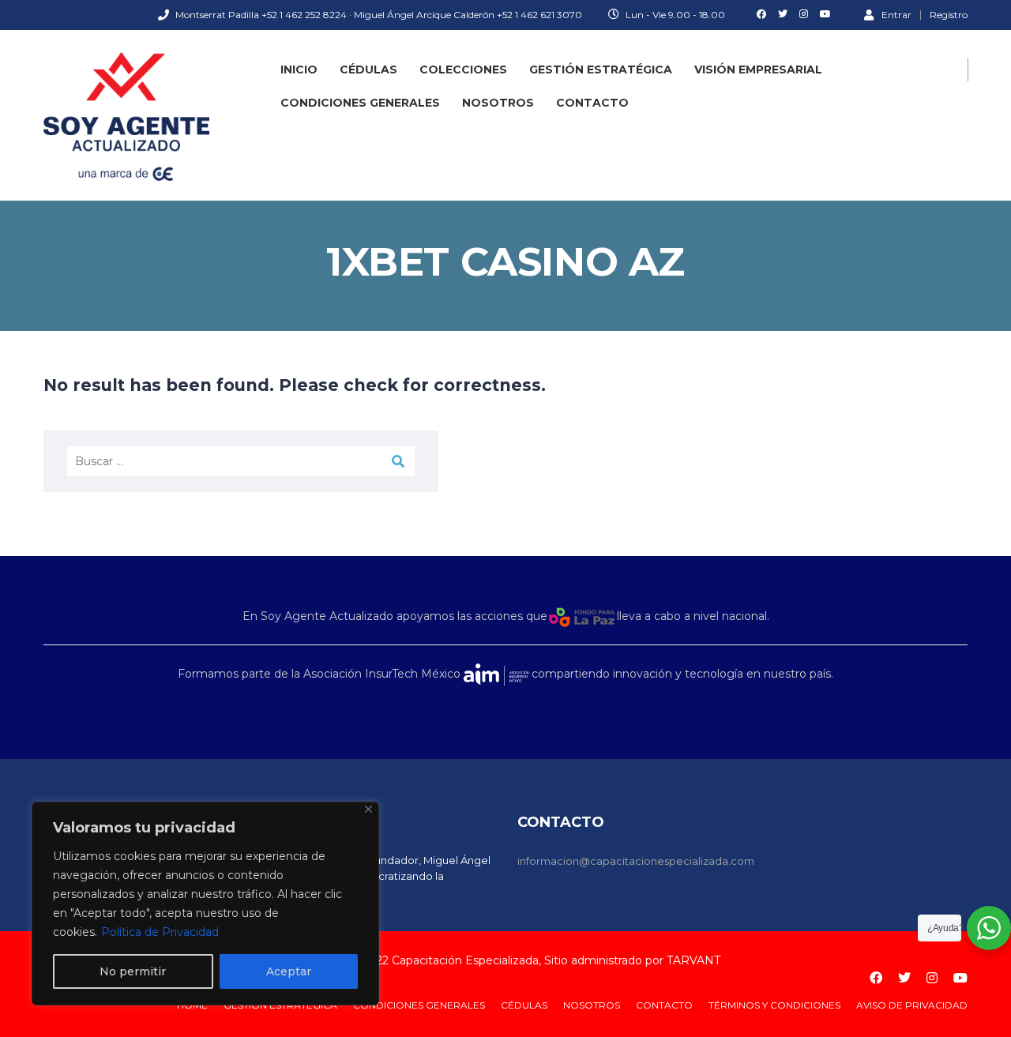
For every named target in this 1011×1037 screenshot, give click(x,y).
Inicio (299, 69)
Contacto (592, 103)
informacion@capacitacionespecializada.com (635, 861)
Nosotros (498, 103)
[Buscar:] (240, 461)
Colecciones (463, 69)
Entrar (896, 14)
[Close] (368, 809)
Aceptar (288, 971)
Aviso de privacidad (912, 1005)
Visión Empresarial (758, 69)
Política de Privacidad (160, 932)
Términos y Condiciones (774, 1005)
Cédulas (368, 69)
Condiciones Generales (360, 103)
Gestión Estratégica (600, 69)
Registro (949, 15)
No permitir (133, 971)
